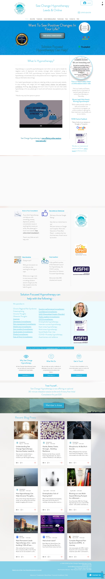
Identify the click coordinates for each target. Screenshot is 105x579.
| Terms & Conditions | (58, 575)
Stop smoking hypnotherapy (23, 329)
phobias (53, 84)
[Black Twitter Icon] (102, 5)
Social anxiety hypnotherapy (23, 331)
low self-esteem (61, 84)
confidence (18, 86)
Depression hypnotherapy (22, 321)
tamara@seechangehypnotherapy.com (79, 566)
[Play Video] (41, 114)
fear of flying (33, 86)
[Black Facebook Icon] (102, 2)
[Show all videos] (40, 126)
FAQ (66, 575)
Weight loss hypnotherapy (22, 326)
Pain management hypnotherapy (24, 324)
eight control (45, 84)
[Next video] (59, 112)
